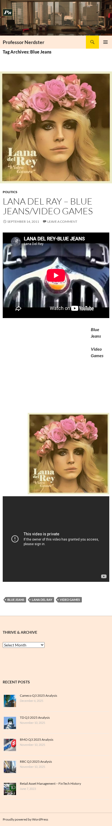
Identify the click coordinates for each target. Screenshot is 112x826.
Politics (10, 192)
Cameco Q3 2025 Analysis (38, 695)
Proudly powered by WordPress (25, 819)
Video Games (70, 599)
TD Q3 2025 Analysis (35, 717)
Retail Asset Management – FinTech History (50, 783)
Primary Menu (105, 42)
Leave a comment (62, 221)
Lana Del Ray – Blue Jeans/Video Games (48, 206)
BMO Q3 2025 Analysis (36, 739)
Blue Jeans (15, 599)
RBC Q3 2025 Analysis (36, 761)
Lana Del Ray (42, 599)
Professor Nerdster (23, 42)
